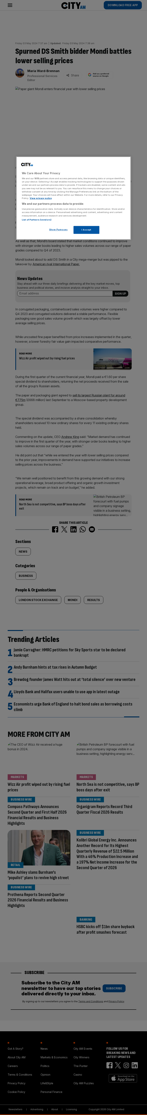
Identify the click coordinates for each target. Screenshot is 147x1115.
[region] (73, 198)
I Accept (86, 229)
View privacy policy (41, 198)
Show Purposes (58, 229)
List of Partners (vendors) (36, 219)
